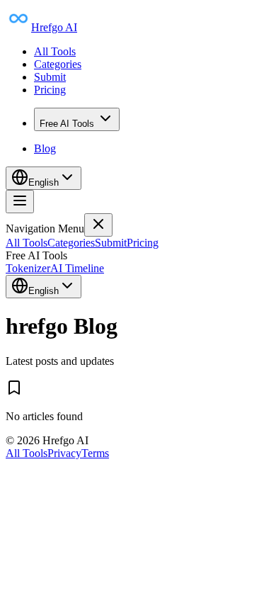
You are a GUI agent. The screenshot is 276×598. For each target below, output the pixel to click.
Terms (95, 453)
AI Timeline (77, 268)
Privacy (64, 453)
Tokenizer (28, 268)
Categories (57, 64)
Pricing (50, 90)
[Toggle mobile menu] (20, 201)
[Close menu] (98, 225)
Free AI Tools (67, 123)
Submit (50, 77)
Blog (45, 148)
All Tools (55, 51)
